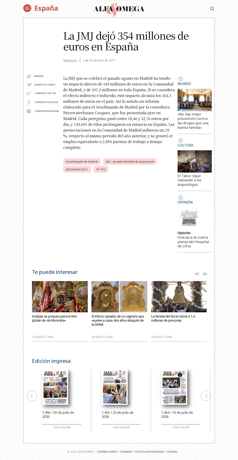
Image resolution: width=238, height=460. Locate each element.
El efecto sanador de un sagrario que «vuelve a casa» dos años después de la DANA (117, 320)
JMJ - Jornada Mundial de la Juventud (130, 161)
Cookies (172, 451)
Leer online (61, 427)
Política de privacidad (149, 451)
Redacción (70, 60)
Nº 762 (101, 169)
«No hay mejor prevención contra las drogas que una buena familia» (193, 120)
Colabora (126, 451)
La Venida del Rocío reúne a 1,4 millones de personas (173, 318)
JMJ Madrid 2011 (77, 169)
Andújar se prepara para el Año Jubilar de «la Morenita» (54, 318)
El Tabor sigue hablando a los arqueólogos (190, 180)
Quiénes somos (107, 451)
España (46, 8)
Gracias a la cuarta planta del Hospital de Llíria (193, 241)
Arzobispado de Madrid (82, 161)
